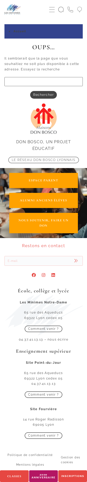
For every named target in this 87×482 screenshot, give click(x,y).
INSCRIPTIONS (72, 476)
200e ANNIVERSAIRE (43, 476)
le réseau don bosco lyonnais (43, 160)
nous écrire (58, 339)
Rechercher (43, 95)
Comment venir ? (43, 329)
